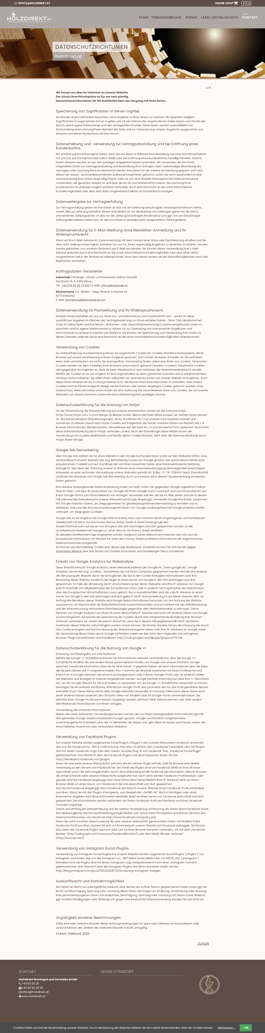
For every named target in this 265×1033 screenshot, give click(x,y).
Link (122, 547)
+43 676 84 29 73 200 (75, 285)
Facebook (244, 3)
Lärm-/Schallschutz (219, 17)
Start (144, 17)
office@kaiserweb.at (114, 285)
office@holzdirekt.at (33, 3)
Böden (191, 17)
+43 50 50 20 (30, 983)
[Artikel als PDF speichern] (210, 88)
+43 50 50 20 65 (32, 988)
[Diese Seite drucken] (207, 88)
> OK (246, 1028)
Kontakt (250, 17)
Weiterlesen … (227, 1028)
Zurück (203, 943)
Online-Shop (224, 3)
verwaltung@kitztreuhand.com (85, 300)
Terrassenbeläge (166, 17)
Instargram (249, 3)
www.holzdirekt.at (34, 996)
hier (80, 440)
